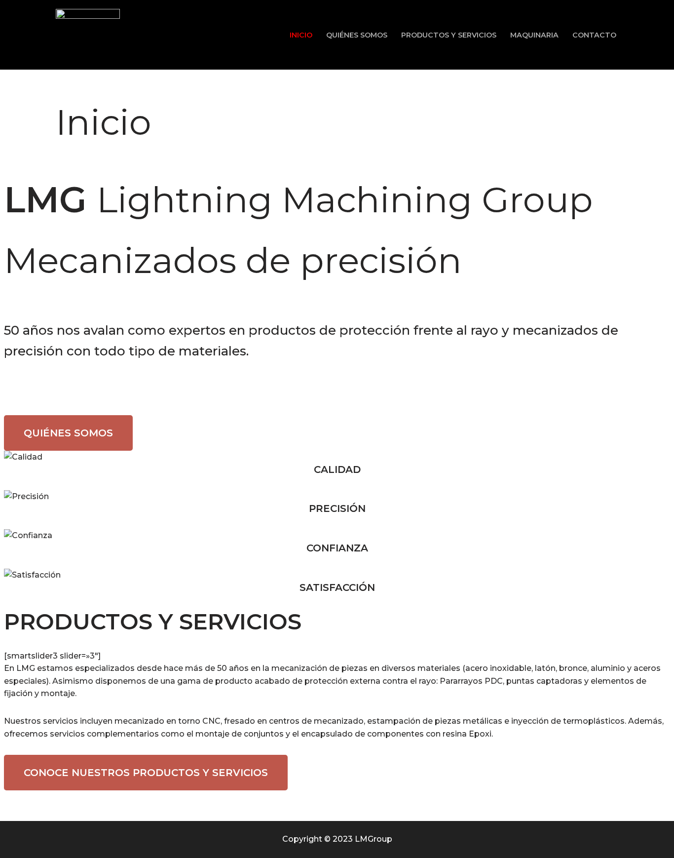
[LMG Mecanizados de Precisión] (88, 35)
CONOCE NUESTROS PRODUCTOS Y (146, 773)
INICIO (301, 35)
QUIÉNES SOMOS (356, 35)
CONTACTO (594, 35)
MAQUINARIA (534, 35)
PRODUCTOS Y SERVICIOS (448, 35)
